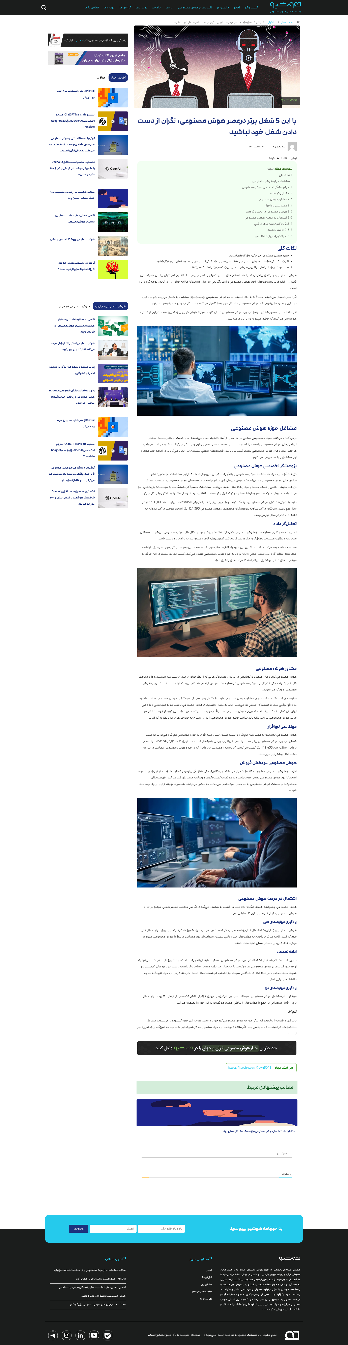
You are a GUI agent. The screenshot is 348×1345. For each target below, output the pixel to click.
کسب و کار (251, 7)
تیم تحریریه (278, 147)
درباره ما (109, 7)
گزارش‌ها (125, 7)
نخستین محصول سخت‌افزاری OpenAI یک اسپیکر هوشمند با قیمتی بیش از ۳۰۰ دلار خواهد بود (72, 168)
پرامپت (156, 7)
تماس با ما (92, 7)
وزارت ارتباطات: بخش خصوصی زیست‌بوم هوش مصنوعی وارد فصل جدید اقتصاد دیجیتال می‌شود (72, 397)
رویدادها (141, 7)
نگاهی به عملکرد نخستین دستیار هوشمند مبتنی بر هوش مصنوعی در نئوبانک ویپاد (74, 326)
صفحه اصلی (287, 22)
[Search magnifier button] (43, 7)
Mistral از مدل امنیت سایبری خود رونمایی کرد (101, 1279)
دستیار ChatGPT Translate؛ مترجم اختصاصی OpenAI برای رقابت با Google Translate (73, 121)
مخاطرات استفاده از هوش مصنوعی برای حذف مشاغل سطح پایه (259, 1131)
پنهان (270, 169)
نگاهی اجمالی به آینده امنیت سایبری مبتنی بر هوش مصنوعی (92, 1287)
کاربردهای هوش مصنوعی (195, 7)
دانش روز (223, 7)
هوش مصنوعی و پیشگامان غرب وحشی (72, 239)
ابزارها (169, 7)
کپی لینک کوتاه (283, 1067)
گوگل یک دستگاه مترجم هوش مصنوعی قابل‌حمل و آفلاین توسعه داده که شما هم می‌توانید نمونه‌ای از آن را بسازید (72, 144)
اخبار (237, 7)
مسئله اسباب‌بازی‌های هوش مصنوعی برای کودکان (98, 1304)
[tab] (118, 77)
